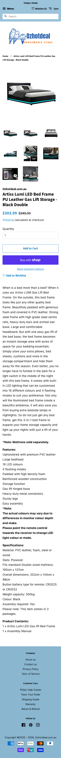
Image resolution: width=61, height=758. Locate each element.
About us (30, 659)
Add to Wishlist (15, 275)
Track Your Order (30, 694)
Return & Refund (31, 708)
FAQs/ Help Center (30, 689)
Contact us (30, 664)
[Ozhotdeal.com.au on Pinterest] (31, 725)
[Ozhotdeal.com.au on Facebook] (23, 725)
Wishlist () (41, 9)
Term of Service (30, 673)
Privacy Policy (30, 669)
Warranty (30, 704)
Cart (55, 9)
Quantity (8, 229)
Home (5, 56)
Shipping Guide (30, 699)
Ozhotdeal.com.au (45, 737)
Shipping (8, 220)
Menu (10, 8)
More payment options (30, 269)
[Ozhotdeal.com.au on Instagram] (38, 725)
